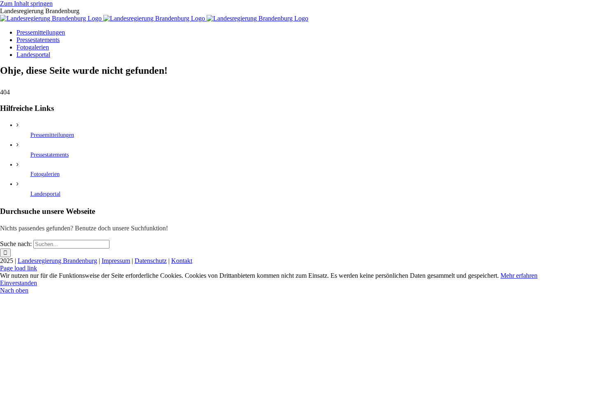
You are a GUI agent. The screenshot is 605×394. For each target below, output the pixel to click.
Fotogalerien (45, 174)
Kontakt (181, 260)
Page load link (18, 268)
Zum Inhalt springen (26, 3)
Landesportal (45, 194)
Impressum (116, 260)
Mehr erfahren (519, 275)
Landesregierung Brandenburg (57, 260)
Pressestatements (49, 155)
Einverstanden (18, 282)
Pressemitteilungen (52, 135)
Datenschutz (151, 260)
